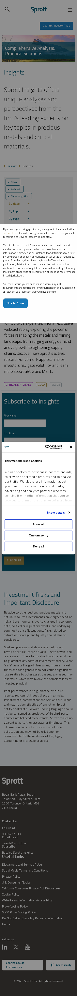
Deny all (38, 546)
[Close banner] (71, 447)
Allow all (38, 524)
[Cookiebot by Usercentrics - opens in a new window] (46, 447)
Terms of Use (10, 233)
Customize (36, 535)
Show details (56, 512)
